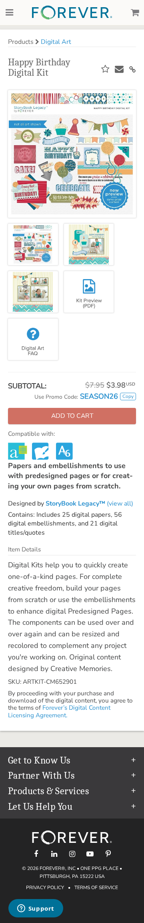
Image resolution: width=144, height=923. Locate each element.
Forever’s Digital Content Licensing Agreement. (59, 711)
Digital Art (56, 41)
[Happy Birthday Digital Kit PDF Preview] (89, 292)
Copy (128, 396)
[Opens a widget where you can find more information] (35, 909)
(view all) (89, 503)
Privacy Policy (45, 887)
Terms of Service (96, 887)
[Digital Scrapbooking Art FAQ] (33, 339)
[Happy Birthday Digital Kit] (33, 244)
